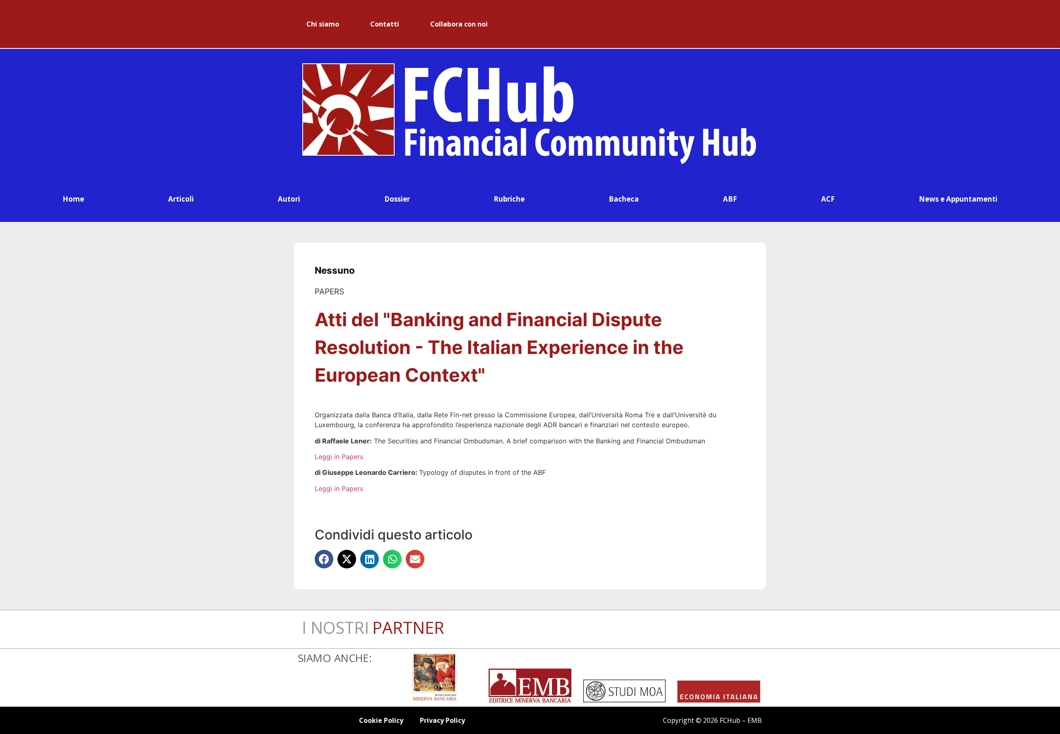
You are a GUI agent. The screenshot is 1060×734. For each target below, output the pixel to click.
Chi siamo (322, 24)
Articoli (181, 199)
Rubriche (509, 199)
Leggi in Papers (339, 456)
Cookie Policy (381, 720)
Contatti (384, 24)
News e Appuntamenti (958, 199)
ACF (828, 199)
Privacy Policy (442, 720)
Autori (289, 199)
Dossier (397, 199)
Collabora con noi (459, 24)
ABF (730, 199)
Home (73, 199)
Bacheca (624, 199)
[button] (324, 559)
